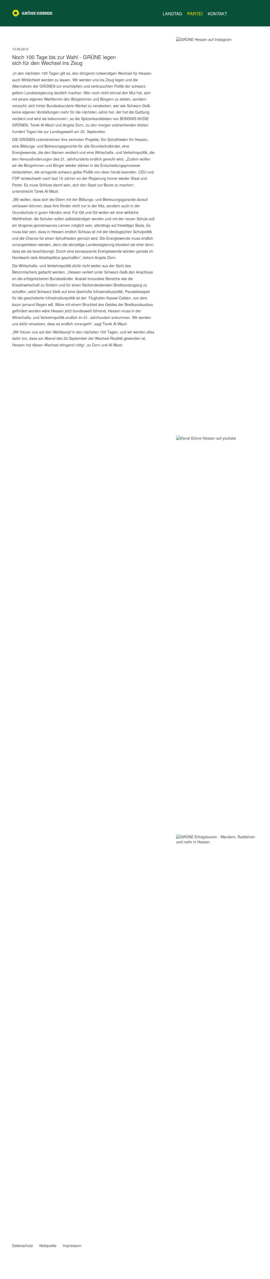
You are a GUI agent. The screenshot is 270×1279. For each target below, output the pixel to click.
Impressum (72, 1245)
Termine (244, 13)
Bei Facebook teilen (14, 358)
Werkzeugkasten (234, 11)
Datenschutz (22, 1245)
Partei (194, 14)
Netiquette (47, 1245)
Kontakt (217, 14)
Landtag (172, 14)
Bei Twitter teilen (21, 358)
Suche (254, 11)
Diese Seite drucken (153, 358)
